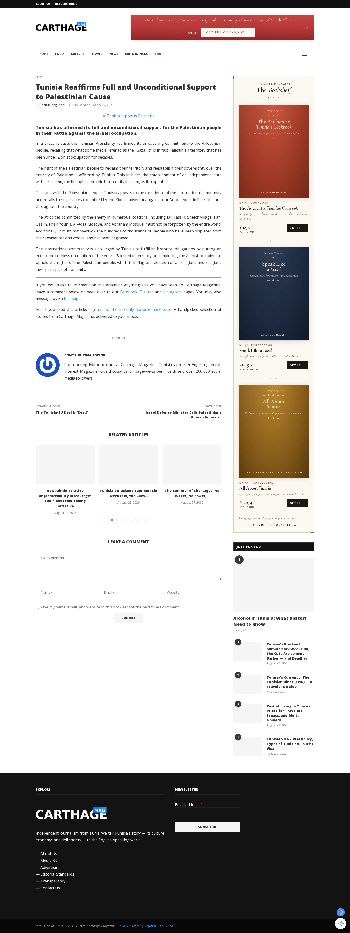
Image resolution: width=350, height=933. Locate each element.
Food (59, 54)
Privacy (122, 926)
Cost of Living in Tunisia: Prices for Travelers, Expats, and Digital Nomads (289, 713)
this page (72, 298)
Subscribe (207, 827)
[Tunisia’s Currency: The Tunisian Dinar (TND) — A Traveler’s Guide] (247, 684)
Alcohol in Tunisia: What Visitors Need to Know (270, 621)
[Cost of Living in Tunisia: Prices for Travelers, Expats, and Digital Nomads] (247, 713)
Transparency (52, 881)
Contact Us (50, 888)
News (114, 54)
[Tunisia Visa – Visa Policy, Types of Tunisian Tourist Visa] (247, 746)
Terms (136, 926)
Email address (189, 804)
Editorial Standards (57, 874)
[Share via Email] (147, 338)
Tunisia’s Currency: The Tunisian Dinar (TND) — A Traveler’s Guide (289, 682)
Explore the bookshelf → (274, 524)
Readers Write (66, 3)
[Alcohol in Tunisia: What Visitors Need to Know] (273, 585)
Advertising (50, 867)
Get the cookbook (228, 33)
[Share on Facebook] (138, 338)
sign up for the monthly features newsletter (130, 309)
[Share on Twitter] (142, 338)
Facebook (128, 291)
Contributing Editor (52, 105)
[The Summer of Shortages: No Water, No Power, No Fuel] (192, 464)
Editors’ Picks (136, 54)
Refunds (150, 926)
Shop (159, 54)
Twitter (146, 291)
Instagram (172, 291)
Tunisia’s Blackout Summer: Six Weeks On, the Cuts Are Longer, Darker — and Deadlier (288, 651)
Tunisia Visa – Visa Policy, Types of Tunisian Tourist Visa (290, 744)
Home (43, 54)
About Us (43, 3)
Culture (77, 54)
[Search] (312, 54)
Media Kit (48, 860)
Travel (96, 54)
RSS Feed (166, 926)
